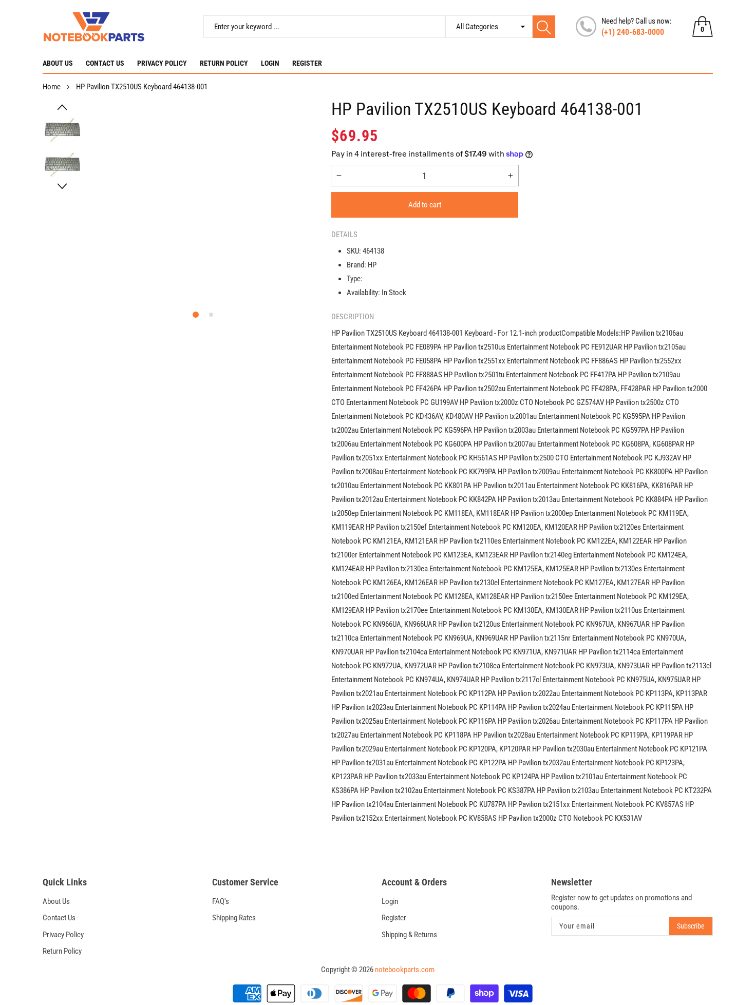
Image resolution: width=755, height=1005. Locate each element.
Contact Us (105, 63)
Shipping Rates (234, 917)
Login (270, 63)
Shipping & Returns (409, 934)
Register (307, 63)
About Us (58, 63)
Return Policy (224, 63)
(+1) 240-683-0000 (632, 32)
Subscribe (691, 926)
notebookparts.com (405, 969)
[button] (62, 107)
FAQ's (220, 901)
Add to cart (424, 204)
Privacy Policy (162, 63)
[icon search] (544, 26)
